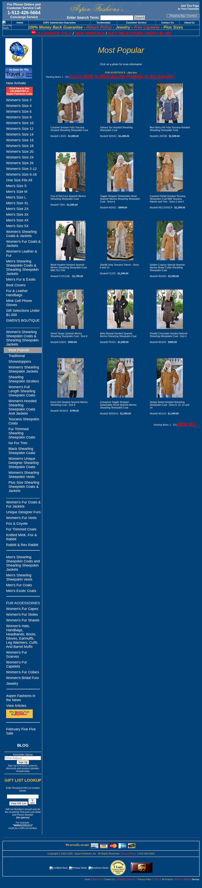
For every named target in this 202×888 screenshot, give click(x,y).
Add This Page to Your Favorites (189, 7)
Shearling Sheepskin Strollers (23, 379)
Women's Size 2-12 (21, 169)
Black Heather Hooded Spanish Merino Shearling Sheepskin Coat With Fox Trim (68, 267)
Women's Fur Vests (21, 518)
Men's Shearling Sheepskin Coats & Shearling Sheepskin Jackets (22, 267)
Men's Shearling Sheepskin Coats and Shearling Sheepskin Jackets (23, 563)
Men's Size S (16, 186)
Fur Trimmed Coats (21, 529)
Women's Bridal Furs (22, 678)
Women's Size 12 (20, 129)
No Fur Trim (17, 443)
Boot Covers (16, 285)
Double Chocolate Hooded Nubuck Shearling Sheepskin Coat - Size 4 (168, 335)
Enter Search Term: (83, 18)
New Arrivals (16, 83)
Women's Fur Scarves (16, 654)
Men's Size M (16, 192)
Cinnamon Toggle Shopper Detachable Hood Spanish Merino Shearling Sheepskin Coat (118, 405)
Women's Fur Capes (22, 609)
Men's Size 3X (17, 214)
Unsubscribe (23, 771)
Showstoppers (19, 361)
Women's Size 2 (19, 100)
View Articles (16, 706)
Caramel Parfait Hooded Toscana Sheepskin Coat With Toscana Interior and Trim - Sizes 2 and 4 (167, 199)
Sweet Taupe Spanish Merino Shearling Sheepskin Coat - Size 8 (68, 335)
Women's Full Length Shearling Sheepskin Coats (21, 391)
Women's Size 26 (20, 163)
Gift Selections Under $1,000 (23, 313)
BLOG (23, 745)
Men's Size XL (17, 203)
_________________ (23, 326)
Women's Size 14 (20, 134)
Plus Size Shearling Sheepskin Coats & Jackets (23, 487)
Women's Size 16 (20, 140)
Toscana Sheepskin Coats (23, 421)
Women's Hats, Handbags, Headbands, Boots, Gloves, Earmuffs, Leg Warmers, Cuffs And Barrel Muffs (21, 636)
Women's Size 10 (20, 123)
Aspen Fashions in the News (20, 698)
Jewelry (12, 684)
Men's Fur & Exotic (21, 279)
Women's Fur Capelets (16, 664)
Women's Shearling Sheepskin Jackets (23, 369)
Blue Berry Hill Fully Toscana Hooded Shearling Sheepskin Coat (170, 129)
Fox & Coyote (17, 523)
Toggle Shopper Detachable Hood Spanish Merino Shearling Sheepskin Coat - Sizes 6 (120, 199)
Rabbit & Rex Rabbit (22, 545)
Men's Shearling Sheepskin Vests (19, 577)
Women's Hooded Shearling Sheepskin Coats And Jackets (22, 407)
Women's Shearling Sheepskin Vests (23, 475)
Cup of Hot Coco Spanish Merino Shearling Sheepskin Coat (68, 197)
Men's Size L (16, 197)
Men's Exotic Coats (21, 591)
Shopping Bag (177, 15)
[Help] (32, 803)
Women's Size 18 (20, 146)
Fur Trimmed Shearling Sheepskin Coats (21, 433)
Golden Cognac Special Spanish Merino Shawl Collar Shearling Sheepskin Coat (167, 267)
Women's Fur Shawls (22, 620)
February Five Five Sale (21, 731)
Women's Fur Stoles (22, 614)
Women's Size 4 (19, 106)
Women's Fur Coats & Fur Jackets (23, 504)
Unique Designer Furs (23, 512)
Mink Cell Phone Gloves (19, 303)
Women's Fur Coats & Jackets (23, 244)
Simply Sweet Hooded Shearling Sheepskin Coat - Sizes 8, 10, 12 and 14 (169, 405)
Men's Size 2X (17, 209)
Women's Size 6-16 (21, 174)
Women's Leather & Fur (21, 253)
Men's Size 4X (17, 220)
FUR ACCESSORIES (23, 603)
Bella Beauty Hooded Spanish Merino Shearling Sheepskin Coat (118, 335)
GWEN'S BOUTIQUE (23, 320)
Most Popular (18, 350)
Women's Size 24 (20, 157)
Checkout (192, 15)
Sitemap (195, 879)
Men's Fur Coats (19, 585)
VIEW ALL (187, 424)
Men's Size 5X (17, 226)
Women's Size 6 (19, 111)
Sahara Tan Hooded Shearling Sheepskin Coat (116, 129)
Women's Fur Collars (22, 672)
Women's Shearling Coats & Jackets (21, 234)
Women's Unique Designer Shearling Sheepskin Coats (23, 463)
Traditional (16, 356)
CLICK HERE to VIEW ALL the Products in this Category (122, 76)
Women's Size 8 (19, 117)
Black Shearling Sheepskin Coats (21, 451)
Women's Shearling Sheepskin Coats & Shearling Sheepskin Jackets (22, 338)
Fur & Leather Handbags (17, 293)
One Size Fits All (19, 180)
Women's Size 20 (20, 152)
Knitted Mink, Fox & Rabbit (21, 537)
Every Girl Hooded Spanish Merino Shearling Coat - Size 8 (69, 403)
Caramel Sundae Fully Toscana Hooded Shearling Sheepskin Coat (69, 129)
